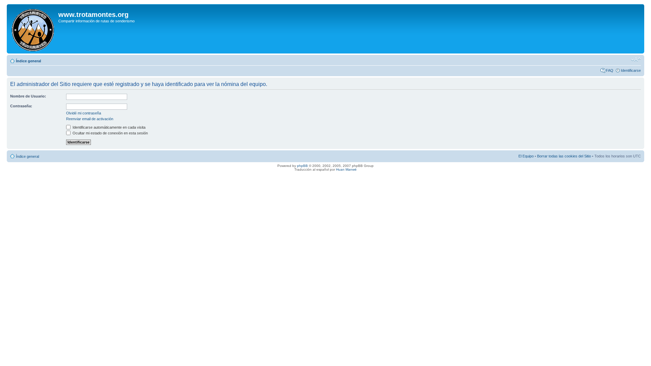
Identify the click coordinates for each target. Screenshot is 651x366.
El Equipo (526, 156)
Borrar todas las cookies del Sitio (564, 156)
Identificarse (631, 70)
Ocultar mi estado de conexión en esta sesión (110, 133)
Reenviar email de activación (89, 119)
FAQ (609, 70)
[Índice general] (33, 29)
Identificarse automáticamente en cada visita (108, 127)
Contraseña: (21, 106)
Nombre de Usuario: (28, 96)
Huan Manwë (346, 169)
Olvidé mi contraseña (83, 113)
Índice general (28, 61)
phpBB (302, 166)
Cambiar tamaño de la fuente (636, 60)
